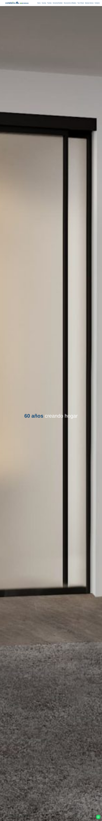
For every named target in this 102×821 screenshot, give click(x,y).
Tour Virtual (80, 3)
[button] (98, 817)
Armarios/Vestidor (58, 3)
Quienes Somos (89, 3)
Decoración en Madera (70, 3)
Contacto (97, 3)
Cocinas (44, 3)
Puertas (49, 3)
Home (39, 3)
